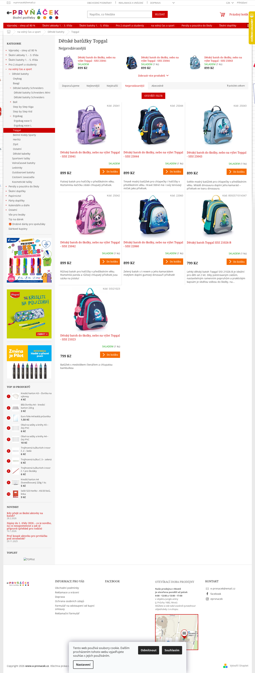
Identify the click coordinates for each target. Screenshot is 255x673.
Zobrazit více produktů (151, 75)
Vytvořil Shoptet (239, 665)
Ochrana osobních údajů (69, 601)
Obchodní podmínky (99, 2)
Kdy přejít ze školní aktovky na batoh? (25, 514)
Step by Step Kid (22, 111)
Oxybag (17, 78)
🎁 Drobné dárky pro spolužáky (27, 224)
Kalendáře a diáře (19, 205)
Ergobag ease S (23, 120)
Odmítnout (149, 650)
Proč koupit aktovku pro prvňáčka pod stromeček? (27, 537)
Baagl (16, 83)
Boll (15, 102)
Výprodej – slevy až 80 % (23, 50)
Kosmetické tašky (22, 181)
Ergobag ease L (23, 125)
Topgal (17, 130)
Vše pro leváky (17, 214)
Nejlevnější (93, 85)
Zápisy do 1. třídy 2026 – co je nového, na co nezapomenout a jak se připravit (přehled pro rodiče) (29, 526)
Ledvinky (17, 167)
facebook (215, 593)
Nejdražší (112, 85)
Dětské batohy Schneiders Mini (32, 92)
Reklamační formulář (67, 613)
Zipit (15, 144)
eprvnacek (216, 599)
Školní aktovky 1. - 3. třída (23, 55)
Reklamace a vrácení (131, 2)
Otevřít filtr (153, 95)
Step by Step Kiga (23, 106)
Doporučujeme (70, 85)
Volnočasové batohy (23, 163)
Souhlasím (172, 650)
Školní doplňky (17, 191)
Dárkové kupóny (18, 228)
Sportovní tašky (21, 158)
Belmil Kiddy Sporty (24, 135)
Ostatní (17, 149)
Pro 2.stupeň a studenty (23, 64)
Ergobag (18, 116)
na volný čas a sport (20, 69)
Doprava (155, 2)
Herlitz (17, 139)
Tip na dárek (16, 219)
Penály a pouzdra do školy (24, 186)
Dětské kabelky (21, 153)
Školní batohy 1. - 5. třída (23, 59)
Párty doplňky (17, 200)
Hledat (160, 14)
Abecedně (157, 85)
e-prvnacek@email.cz (222, 588)
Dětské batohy (20, 73)
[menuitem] (21, 25)
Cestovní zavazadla (23, 177)
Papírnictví (15, 195)
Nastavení (83, 665)
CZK (228, 2)
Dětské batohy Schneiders (28, 88)
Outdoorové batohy (23, 172)
